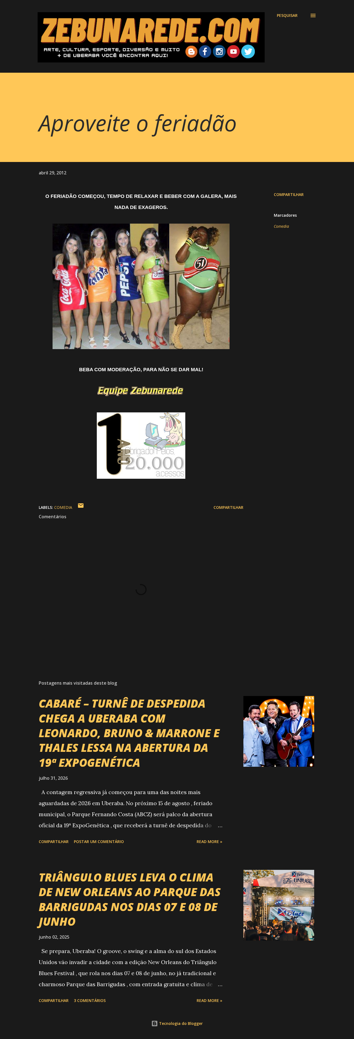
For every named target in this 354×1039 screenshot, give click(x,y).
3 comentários (90, 1000)
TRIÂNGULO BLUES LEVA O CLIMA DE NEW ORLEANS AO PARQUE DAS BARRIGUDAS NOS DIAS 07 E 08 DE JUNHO (130, 899)
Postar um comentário (99, 841)
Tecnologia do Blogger (180, 1023)
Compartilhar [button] (289, 194)
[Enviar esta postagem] (80, 507)
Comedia (281, 226)
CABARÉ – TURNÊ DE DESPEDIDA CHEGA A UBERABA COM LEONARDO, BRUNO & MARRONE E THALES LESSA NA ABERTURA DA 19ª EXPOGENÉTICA (129, 733)
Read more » (209, 841)
